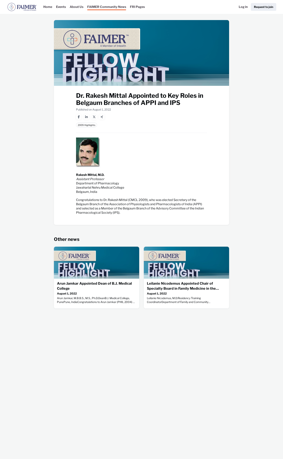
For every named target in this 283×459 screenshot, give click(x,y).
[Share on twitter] (94, 117)
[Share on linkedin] (86, 117)
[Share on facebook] (78, 117)
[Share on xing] (102, 117)
